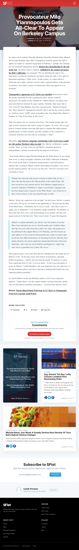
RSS (42, 530)
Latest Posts (45, 508)
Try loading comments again (39, 334)
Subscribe (55, 475)
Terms (34, 546)
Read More (53, 490)
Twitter (43, 527)
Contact (5, 537)
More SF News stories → (20, 398)
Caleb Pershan (44, 12)
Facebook (44, 524)
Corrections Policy (9, 533)
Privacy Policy (26, 546)
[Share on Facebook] (53, 397)
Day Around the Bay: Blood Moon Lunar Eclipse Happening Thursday (20, 378)
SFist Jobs (44, 511)
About (5, 524)
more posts (32, 491)
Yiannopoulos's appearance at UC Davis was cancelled (30, 94)
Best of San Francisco (48, 514)
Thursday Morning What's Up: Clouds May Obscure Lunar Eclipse (20, 370)
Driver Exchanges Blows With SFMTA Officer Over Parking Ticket (20, 386)
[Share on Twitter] (49, 397)
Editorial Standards (9, 530)
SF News (32, 12)
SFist (7, 505)
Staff (4, 527)
